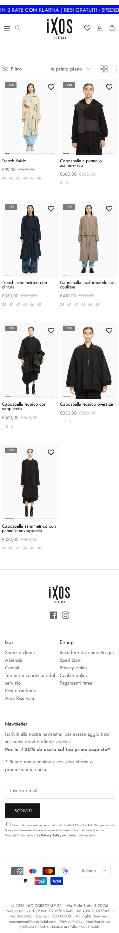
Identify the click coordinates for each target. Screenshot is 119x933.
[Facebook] (53, 615)
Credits (94, 927)
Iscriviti (22, 811)
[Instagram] (65, 615)
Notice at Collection (68, 927)
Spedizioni (71, 660)
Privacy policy (74, 667)
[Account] (98, 28)
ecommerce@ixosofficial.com (32, 921)
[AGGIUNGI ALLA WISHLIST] (51, 87)
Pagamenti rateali (77, 682)
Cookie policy (74, 675)
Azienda (13, 660)
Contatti (13, 667)
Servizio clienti (20, 652)
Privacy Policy (51, 835)
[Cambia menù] (7, 28)
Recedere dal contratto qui (87, 652)
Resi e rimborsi (20, 690)
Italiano (89, 870)
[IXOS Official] (59, 28)
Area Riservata (19, 698)
